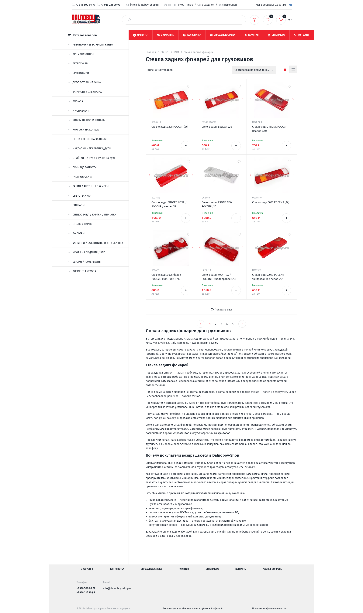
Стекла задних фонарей (198, 52)
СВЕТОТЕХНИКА (82, 195)
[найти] (129, 20)
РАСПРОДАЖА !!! (82, 176)
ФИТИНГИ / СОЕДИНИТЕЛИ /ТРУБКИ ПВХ (98, 243)
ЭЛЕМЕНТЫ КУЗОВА (84, 271)
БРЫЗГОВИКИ (81, 73)
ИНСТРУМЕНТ (81, 110)
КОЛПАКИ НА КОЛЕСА (86, 129)
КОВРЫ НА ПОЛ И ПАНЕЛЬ (89, 120)
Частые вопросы (272, 569)
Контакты (240, 569)
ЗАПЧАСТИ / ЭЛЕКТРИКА (87, 91)
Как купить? (117, 569)
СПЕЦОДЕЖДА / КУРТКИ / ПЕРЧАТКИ (94, 214)
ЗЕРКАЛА (78, 101)
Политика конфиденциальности (269, 608)
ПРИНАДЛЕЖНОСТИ (85, 167)
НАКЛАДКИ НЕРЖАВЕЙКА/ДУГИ (92, 148)
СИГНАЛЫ (79, 205)
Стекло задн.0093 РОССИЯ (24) (270, 202)
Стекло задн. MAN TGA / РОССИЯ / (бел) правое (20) (219, 277)
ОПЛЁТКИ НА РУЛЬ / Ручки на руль (94, 158)
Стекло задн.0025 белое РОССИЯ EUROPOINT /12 (166, 277)
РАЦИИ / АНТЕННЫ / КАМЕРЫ (91, 186)
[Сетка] (285, 69)
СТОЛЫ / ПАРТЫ (82, 224)
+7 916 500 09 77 (85, 4)
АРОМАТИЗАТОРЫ (83, 54)
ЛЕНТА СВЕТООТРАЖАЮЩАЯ (89, 139)
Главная (151, 52)
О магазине (87, 569)
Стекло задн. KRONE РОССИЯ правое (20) (269, 129)
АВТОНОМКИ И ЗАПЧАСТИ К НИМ (93, 44)
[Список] (293, 69)
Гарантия (184, 569)
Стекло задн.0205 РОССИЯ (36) (169, 126)
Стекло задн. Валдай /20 (217, 126)
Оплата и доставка (151, 569)
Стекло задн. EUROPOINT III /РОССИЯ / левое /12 (169, 204)
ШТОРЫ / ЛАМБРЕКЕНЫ (87, 261)
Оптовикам (212, 569)
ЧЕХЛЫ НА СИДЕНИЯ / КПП (89, 252)
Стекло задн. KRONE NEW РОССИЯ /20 (217, 204)
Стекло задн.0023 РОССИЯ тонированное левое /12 (268, 277)
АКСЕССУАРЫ (80, 63)
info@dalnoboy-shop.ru (144, 4)
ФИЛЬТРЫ (79, 233)
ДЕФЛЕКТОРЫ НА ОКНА (87, 82)
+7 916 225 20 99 (110, 4)
